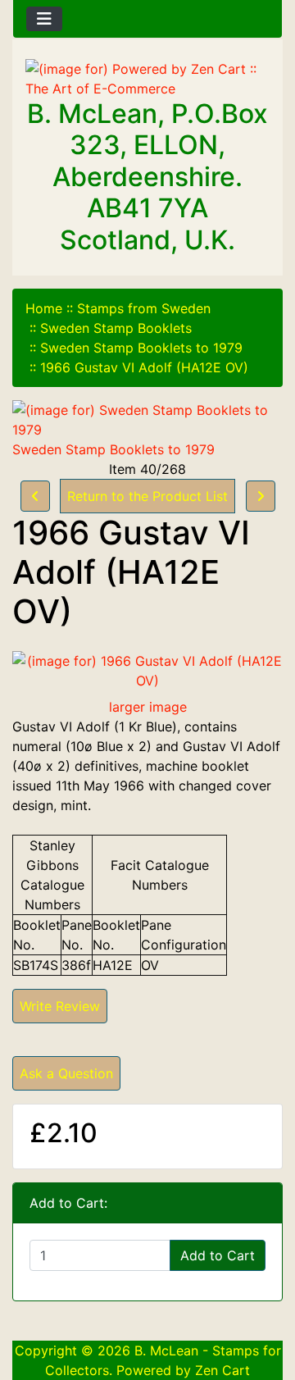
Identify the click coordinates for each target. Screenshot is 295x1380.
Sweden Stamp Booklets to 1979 (141, 347)
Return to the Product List (147, 496)
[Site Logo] (147, 78)
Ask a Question (66, 1073)
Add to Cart (217, 1255)
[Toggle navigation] (44, 19)
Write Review (60, 1006)
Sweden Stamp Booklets (116, 328)
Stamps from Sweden (144, 308)
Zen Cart (222, 1370)
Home (43, 308)
